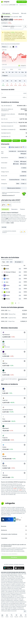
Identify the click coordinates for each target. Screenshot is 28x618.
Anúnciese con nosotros (7, 195)
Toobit (12, 222)
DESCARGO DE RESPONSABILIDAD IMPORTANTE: (13, 572)
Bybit (7, 218)
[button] (12, 151)
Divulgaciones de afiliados (7, 259)
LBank (7, 222)
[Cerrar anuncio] (24, 342)
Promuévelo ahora (22, 379)
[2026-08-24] (26, 72)
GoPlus (13, 32)
